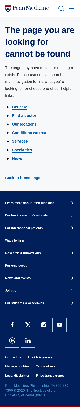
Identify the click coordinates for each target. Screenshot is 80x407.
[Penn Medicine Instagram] (44, 325)
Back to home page (22, 178)
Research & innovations (23, 253)
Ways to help (14, 240)
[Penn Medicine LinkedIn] (28, 340)
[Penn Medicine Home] (29, 8)
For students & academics (24, 303)
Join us (10, 290)
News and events (18, 278)
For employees (16, 265)
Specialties (22, 150)
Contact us (13, 357)
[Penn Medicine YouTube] (59, 325)
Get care (19, 107)
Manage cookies (17, 366)
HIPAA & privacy (40, 357)
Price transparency (50, 375)
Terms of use (45, 366)
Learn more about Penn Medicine (29, 203)
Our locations (24, 124)
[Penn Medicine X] (28, 325)
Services (20, 141)
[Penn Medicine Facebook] (12, 325)
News (17, 158)
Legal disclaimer (17, 375)
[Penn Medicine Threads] (12, 340)
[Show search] (60, 8)
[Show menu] (70, 8)
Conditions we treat (30, 133)
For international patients (24, 228)
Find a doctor (24, 115)
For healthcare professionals (26, 215)
